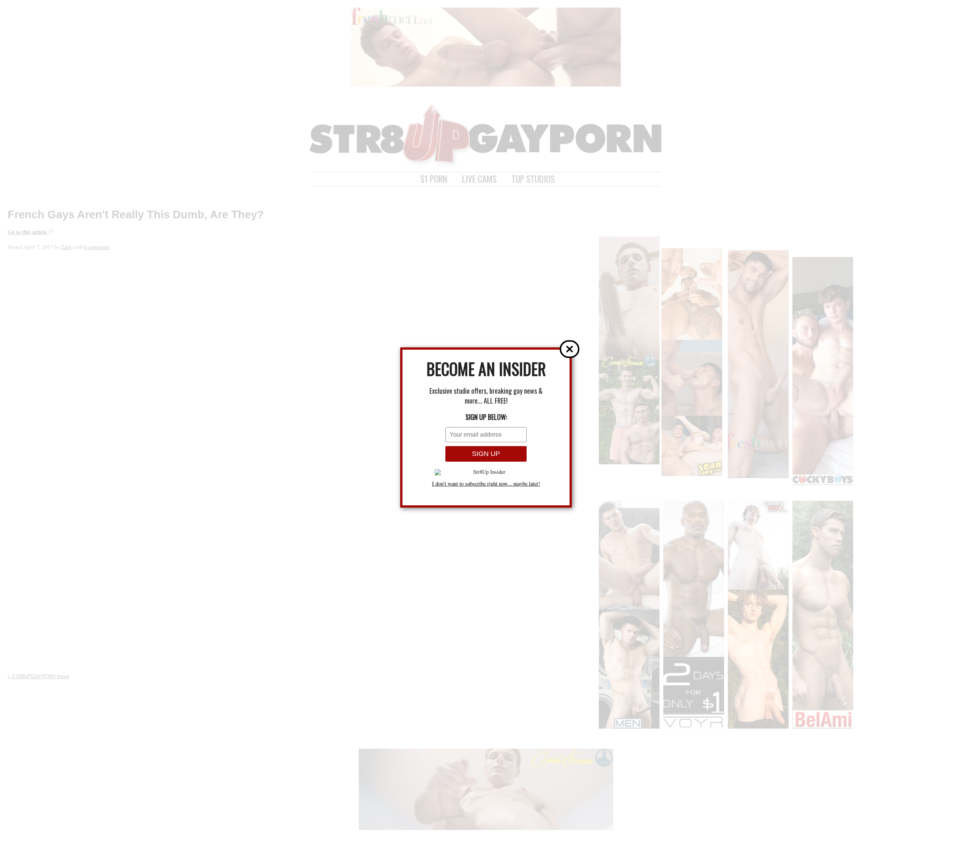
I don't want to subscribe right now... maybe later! (486, 483)
